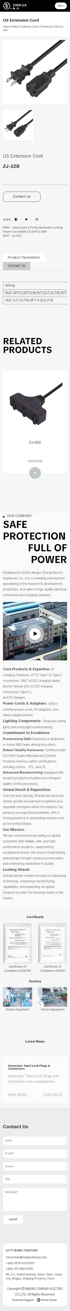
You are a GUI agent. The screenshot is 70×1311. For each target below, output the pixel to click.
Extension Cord (29, 27)
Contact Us (22, 197)
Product (15, 27)
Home (6, 27)
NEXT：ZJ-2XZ (12, 236)
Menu (61, 6)
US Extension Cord (49, 27)
